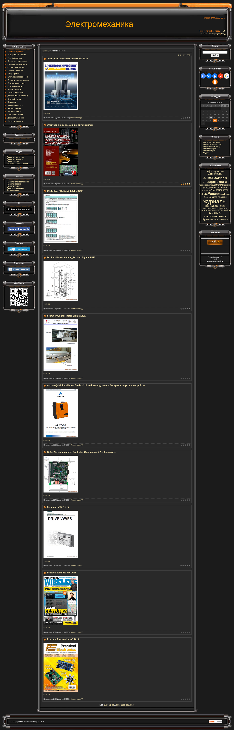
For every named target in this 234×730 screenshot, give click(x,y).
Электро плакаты (217, 197)
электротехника (215, 181)
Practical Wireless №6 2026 (61, 572)
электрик (220, 206)
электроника (215, 177)
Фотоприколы (13, 190)
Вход (223, 34)
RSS (223, 31)
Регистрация (214, 34)
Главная (203, 34)
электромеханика (215, 216)
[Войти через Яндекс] (220, 76)
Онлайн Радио (209, 148)
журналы (215, 201)
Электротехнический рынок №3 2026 (67, 58)
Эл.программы (215, 174)
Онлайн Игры (209, 151)
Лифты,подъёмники (15, 188)
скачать (47, 113)
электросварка (219, 187)
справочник (218, 171)
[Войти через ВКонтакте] (209, 76)
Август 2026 (215, 103)
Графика (227, 185)
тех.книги (215, 213)
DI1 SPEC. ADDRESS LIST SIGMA (65, 191)
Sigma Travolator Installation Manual (66, 315)
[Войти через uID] (203, 76)
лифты (209, 171)
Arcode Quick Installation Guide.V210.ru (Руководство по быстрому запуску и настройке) (96, 385)
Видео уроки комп (15, 159)
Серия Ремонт (224, 194)
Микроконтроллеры (210, 208)
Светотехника (205, 210)
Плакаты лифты (14, 186)
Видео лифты (13, 161)
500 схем (223, 208)
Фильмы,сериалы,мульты (18, 163)
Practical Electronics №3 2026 (63, 639)
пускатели (206, 190)
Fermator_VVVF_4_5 (58, 507)
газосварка (210, 206)
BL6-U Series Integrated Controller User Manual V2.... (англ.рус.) (81, 452)
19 (211, 117)
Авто (213, 190)
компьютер (221, 190)
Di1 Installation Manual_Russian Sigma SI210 (71, 257)
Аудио (209, 187)
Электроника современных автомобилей (70, 125)
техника (203, 194)
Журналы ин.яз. (211, 219)
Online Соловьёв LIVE (212, 144)
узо (204, 187)
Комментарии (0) (76, 118)
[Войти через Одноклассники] (215, 82)
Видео (205, 153)
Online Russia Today (211, 146)
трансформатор (206, 185)
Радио (213, 193)
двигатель (218, 185)
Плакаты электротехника (18, 182)
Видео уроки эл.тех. (15, 157)
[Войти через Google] (226, 76)
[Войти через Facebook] (214, 76)
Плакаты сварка (14, 184)
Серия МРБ (216, 210)
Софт (206, 197)
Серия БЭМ (226, 210)
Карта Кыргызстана (211, 142)
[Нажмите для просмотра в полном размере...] (61, 63)
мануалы (224, 219)
